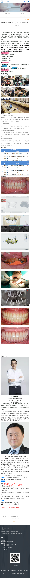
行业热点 (22, 13)
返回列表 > (27, 19)
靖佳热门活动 (7, 13)
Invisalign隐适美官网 (23, 573)
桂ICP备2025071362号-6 (5, 570)
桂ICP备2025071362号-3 (5, 572)
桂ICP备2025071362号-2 (15, 572)
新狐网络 (26, 575)
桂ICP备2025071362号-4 (24, 570)
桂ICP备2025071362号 (7, 573)
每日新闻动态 (22, 16)
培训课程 (7, 16)
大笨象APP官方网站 (15, 573)
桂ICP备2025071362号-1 (24, 572)
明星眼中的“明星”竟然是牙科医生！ (12, 516)
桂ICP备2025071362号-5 (15, 570)
